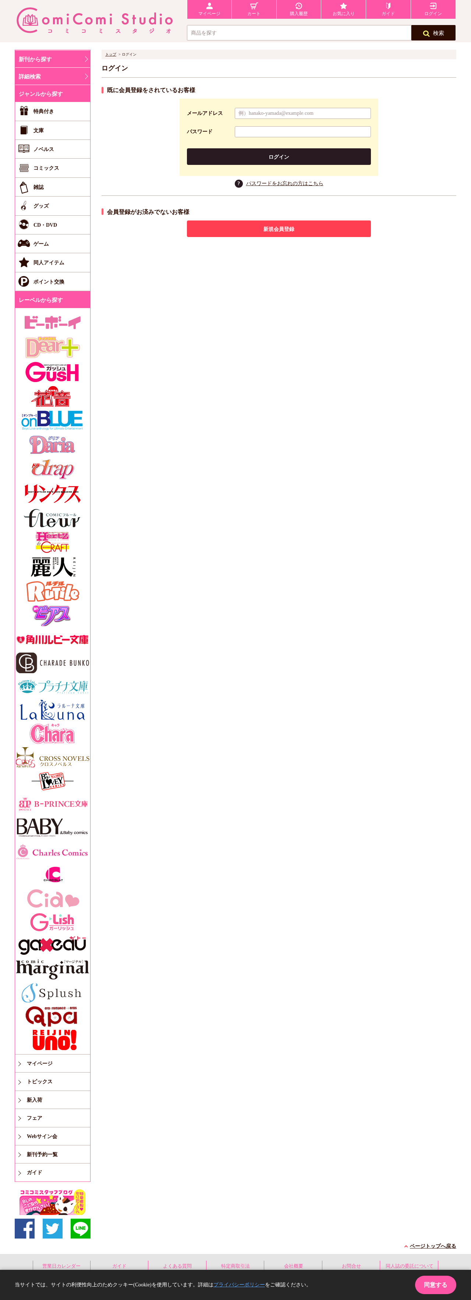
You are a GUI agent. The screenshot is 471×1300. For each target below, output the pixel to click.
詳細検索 (30, 77)
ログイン (279, 157)
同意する (435, 1285)
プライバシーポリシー (239, 1284)
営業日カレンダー (61, 1266)
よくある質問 (177, 1266)
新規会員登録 (278, 229)
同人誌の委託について (409, 1266)
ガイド (119, 1266)
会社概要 (293, 1266)
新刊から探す (35, 59)
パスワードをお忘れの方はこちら (284, 183)
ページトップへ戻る (433, 1246)
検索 (438, 33)
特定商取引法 (235, 1266)
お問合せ (351, 1266)
